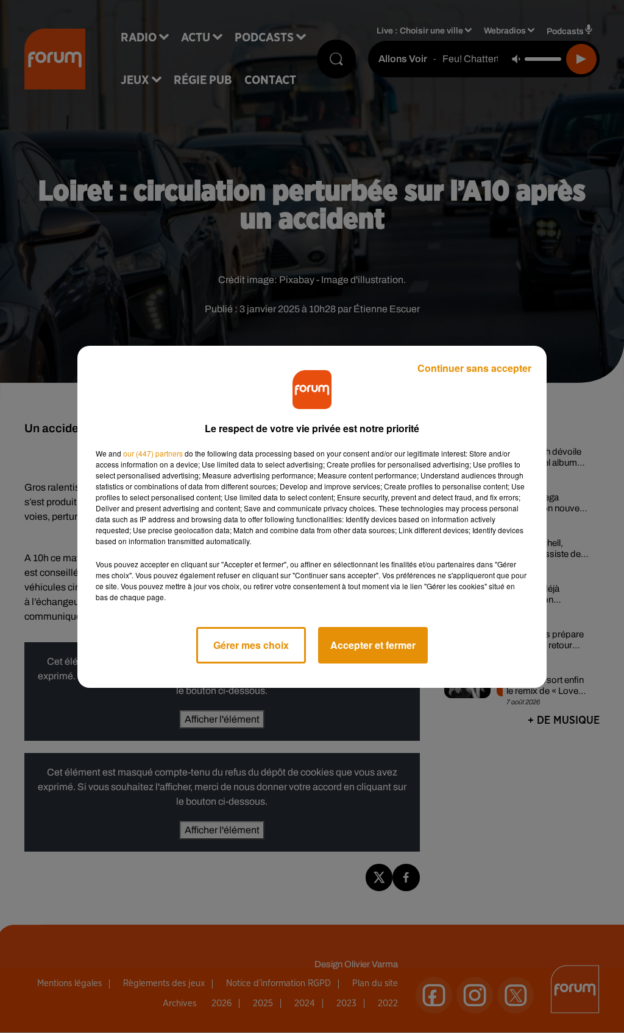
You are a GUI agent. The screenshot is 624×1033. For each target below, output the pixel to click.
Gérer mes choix (251, 645)
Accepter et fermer (373, 645)
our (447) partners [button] (153, 453)
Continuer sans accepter (474, 368)
